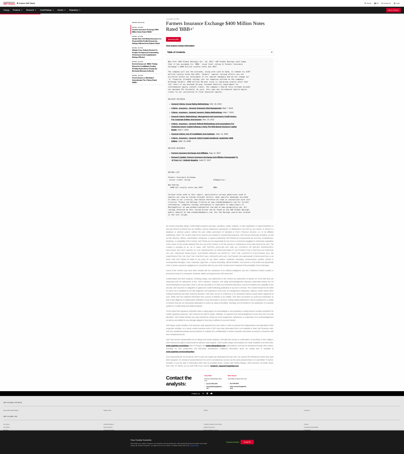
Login (398, 3)
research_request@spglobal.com (224, 366)
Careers (306, 424)
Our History (6, 427)
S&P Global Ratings (12, 402)
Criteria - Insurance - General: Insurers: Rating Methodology (196, 112)
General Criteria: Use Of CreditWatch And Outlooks (193, 134)
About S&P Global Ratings (10, 410)
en (377, 3)
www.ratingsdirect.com (216, 346)
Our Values (6, 424)
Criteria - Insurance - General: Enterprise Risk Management (196, 108)
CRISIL (206, 410)
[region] (202, 442)
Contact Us (387, 3)
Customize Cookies (232, 442)
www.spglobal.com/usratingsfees (180, 352)
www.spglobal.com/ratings (177, 346)
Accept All (247, 442)
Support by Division (209, 427)
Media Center (107, 410)
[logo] (9, 3)
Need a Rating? (393, 10)
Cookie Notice (194, 445)
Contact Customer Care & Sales (213, 424)
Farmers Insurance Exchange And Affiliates (189, 153)
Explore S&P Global (27, 3)
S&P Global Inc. (10, 416)
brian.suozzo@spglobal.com (238, 387)
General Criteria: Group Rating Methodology (190, 104)
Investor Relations (109, 424)
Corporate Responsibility (311, 427)
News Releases (108, 427)
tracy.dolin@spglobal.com (214, 387)
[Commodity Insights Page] (203, 393)
